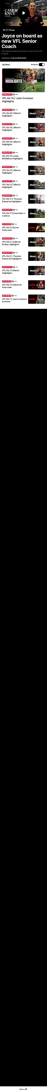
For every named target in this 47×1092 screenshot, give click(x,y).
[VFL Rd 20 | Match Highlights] (23, 113)
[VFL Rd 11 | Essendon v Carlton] (23, 213)
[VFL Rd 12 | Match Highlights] (23, 185)
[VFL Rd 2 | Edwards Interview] (23, 285)
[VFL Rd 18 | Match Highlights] (23, 127)
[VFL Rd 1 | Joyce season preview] (23, 299)
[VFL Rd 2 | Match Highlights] (23, 270)
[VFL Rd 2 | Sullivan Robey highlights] (23, 242)
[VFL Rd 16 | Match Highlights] (23, 142)
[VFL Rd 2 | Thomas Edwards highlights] (23, 256)
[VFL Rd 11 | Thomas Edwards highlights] (23, 199)
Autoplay (34, 64)
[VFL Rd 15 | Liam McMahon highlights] (23, 156)
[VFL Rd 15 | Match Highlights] (23, 170)
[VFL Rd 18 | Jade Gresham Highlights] (23, 86)
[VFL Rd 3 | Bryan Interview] (23, 227)
